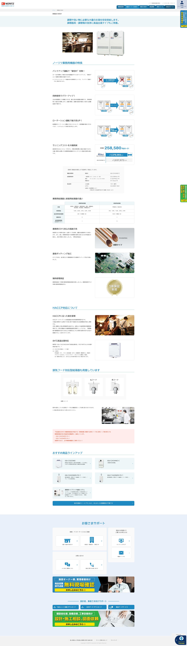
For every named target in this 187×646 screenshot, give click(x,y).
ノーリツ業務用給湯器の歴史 (154, 3)
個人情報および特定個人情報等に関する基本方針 (81, 640)
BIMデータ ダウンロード (94, 607)
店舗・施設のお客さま (67, 544)
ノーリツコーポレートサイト (168, 3)
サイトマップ (114, 640)
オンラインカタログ (121, 544)
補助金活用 (121, 6)
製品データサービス (122, 607)
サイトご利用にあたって (101, 640)
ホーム (54, 10)
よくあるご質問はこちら (67, 568)
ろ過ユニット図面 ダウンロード (66, 607)
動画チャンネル (121, 556)
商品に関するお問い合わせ (92, 568)
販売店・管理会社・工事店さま (92, 544)
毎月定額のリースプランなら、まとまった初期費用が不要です (93, 503)
